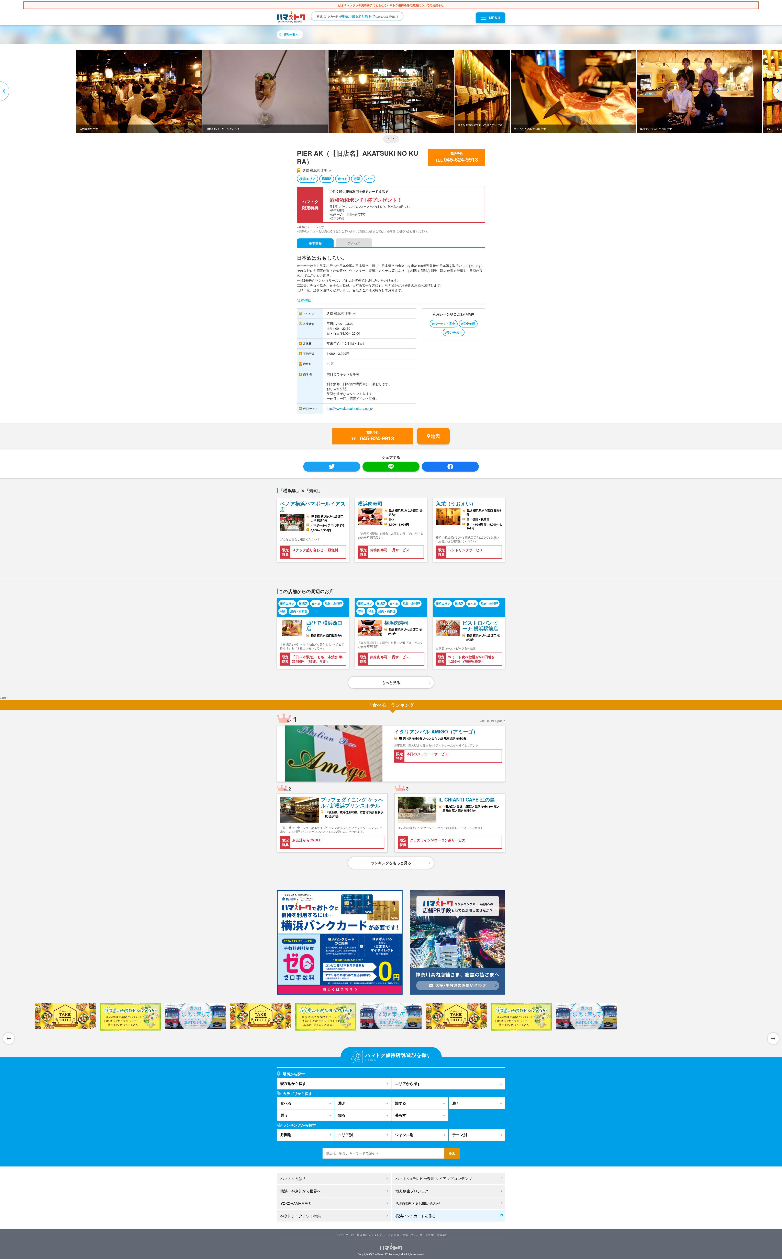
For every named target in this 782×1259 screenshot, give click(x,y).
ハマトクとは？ (293, 1178)
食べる (342, 178)
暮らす (400, 1115)
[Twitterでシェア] (331, 467)
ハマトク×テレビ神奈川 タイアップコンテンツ (433, 1178)
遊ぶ (341, 1103)
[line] (391, 467)
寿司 (357, 178)
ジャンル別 (404, 1134)
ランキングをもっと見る (391, 862)
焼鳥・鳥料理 (333, 603)
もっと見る (391, 682)
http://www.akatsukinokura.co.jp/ (350, 408)
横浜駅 (327, 178)
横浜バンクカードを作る (415, 1215)
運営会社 (442, 1235)
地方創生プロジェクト (413, 1190)
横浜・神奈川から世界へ (300, 1190)
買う (284, 1115)
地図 (435, 436)
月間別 (285, 1134)
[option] (391, 91)
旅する (400, 1103)
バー (369, 178)
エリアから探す (408, 1083)
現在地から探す (293, 1083)
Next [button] (777, 91)
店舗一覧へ (291, 34)
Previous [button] (5, 91)
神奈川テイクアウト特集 (300, 1215)
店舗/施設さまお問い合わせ (417, 1203)
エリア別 (345, 1134)
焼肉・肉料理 (298, 611)
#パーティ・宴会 (443, 323)
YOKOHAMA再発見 (296, 1203)
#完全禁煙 (468, 323)
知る (341, 1115)
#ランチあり (453, 332)
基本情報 (315, 243)
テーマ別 (459, 1134)
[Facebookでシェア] (450, 467)
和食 (283, 611)
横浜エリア (307, 178)
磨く (456, 1103)
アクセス (353, 243)
